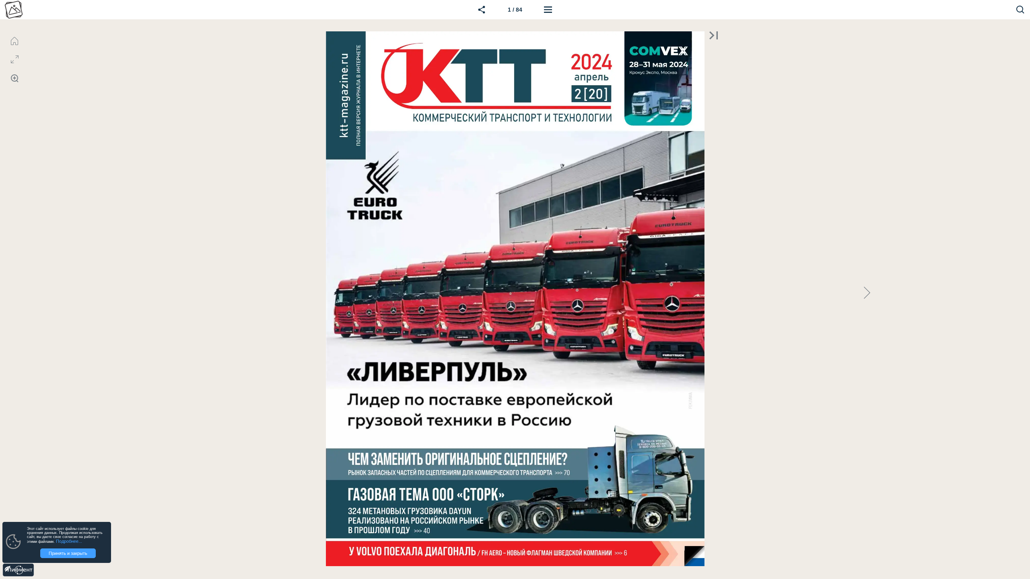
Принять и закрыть (68, 553)
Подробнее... (69, 541)
